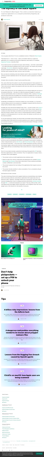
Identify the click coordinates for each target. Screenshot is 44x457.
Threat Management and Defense (8, 428)
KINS (40, 109)
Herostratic (9, 68)
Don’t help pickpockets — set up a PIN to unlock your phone (9, 277)
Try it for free (38, 5)
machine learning (37, 181)
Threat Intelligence (5, 435)
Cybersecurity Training (6, 434)
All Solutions (4, 437)
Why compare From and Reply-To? (8, 258)
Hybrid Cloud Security (6, 432)
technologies (28, 194)
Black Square (38, 56)
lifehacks (40, 93)
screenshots (21, 194)
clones (40, 107)
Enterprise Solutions (6, 424)
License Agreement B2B (6, 442)
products (9, 194)
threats (34, 194)
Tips (22, 305)
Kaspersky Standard (5, 397)
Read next (4, 268)
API (35, 151)
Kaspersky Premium (6, 62)
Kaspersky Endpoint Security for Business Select (10, 418)
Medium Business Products (7, 413)
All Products (4, 402)
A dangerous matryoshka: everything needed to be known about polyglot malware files (22, 332)
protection (15, 194)
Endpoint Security (5, 430)
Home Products (5, 394)
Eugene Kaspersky (7, 19)
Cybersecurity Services (6, 427)
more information (20, 455)
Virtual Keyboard (29, 141)
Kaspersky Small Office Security (7, 407)
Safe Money (19, 141)
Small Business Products (7, 404)
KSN (6, 182)
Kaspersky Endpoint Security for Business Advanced (11, 420)
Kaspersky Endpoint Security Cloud (8, 409)
